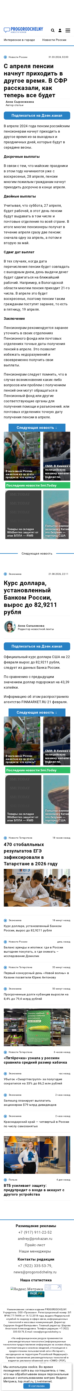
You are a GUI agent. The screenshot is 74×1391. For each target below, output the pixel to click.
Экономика (15, 574)
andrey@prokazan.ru (35, 1238)
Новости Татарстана (20, 837)
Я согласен (36, 1386)
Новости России (18, 57)
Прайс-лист (35, 1245)
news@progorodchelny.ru (35, 1272)
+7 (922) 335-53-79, (35, 1266)
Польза (13, 1179)
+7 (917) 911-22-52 (35, 1232)
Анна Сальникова (31, 625)
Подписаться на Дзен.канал (37, 115)
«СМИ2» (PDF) (57, 1360)
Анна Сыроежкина (20, 102)
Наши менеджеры (35, 1251)
